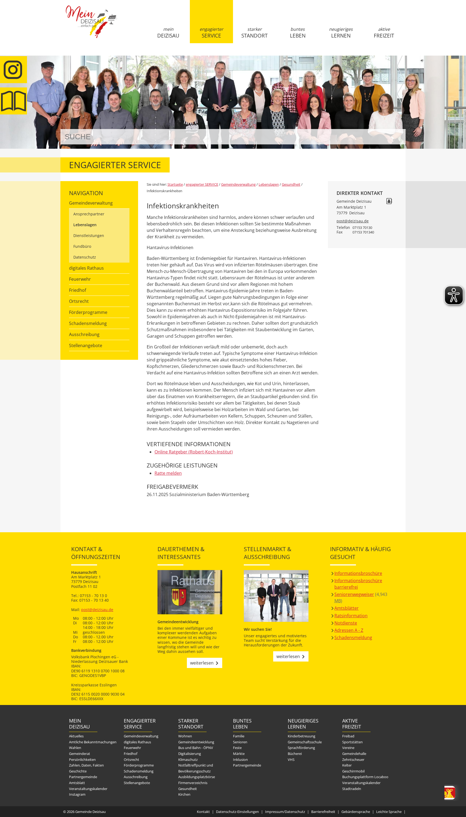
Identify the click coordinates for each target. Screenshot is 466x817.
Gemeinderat (79, 753)
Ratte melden (168, 473)
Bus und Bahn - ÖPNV (195, 747)
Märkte (239, 753)
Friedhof (77, 290)
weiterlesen (202, 663)
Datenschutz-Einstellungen (237, 811)
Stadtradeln (351, 788)
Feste (237, 747)
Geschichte (78, 771)
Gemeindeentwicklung (196, 742)
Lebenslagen (85, 224)
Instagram (77, 794)
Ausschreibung (84, 334)
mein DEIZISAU (168, 32)
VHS (291, 759)
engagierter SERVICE (211, 32)
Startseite (91, 26)
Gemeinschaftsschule (305, 742)
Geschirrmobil (353, 771)
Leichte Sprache (389, 811)
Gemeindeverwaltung (91, 203)
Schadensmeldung (88, 323)
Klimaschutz (188, 759)
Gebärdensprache (355, 811)
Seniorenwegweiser (354, 594)
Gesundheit (291, 184)
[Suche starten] (395, 136)
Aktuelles (76, 736)
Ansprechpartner (88, 213)
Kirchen (184, 794)
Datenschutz (84, 257)
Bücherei (295, 753)
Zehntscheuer (353, 759)
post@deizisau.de (353, 220)
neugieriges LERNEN (341, 32)
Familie (238, 736)
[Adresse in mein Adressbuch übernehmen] (389, 201)
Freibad (348, 736)
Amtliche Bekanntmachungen (92, 742)
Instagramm (13, 69)
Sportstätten (352, 742)
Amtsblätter (346, 608)
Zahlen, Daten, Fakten (86, 765)
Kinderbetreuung (301, 736)
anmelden (400, 57)
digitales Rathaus (86, 268)
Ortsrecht (79, 301)
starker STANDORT (254, 32)
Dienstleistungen (88, 235)
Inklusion (240, 759)
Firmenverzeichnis (192, 782)
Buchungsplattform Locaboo (365, 776)
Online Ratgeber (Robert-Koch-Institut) (194, 452)
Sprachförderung (301, 747)
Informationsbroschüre (358, 573)
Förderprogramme (88, 312)
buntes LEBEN (298, 32)
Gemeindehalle (354, 753)
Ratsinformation (351, 616)
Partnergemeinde (83, 776)
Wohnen (185, 736)
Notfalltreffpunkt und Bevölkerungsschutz (195, 768)
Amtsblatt (13, 100)
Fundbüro (82, 246)
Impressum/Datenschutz (285, 811)
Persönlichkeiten (82, 759)
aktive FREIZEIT (384, 32)
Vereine (348, 747)
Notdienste (345, 623)
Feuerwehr (80, 279)
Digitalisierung (189, 753)
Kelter (347, 765)
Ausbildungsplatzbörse (196, 776)
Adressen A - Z (348, 630)
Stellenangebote (85, 345)
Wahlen (75, 747)
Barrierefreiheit (323, 811)
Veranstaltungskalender (88, 788)
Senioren (240, 742)
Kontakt (203, 811)
